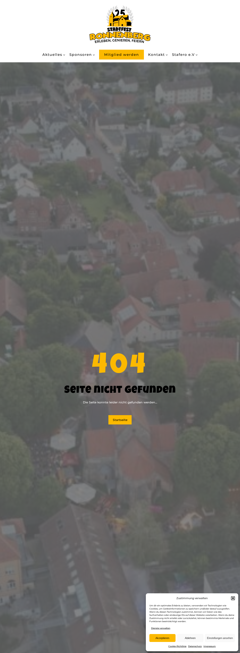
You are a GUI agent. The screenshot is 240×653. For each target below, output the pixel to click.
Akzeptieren (162, 637)
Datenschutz (195, 646)
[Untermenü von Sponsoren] (94, 55)
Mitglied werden (121, 54)
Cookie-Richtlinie (177, 646)
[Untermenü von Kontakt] (167, 55)
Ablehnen (190, 637)
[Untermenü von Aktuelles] (64, 55)
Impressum (209, 646)
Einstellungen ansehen (220, 637)
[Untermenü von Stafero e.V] (197, 55)
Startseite (120, 420)
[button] (233, 598)
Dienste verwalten (160, 628)
